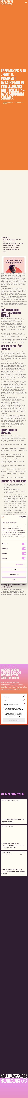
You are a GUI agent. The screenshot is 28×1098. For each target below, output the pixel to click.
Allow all (14, 569)
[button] (25, 2)
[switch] (24, 548)
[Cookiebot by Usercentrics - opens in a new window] (19, 517)
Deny (14, 579)
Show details (19, 564)
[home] (7, 2)
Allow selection (14, 574)
